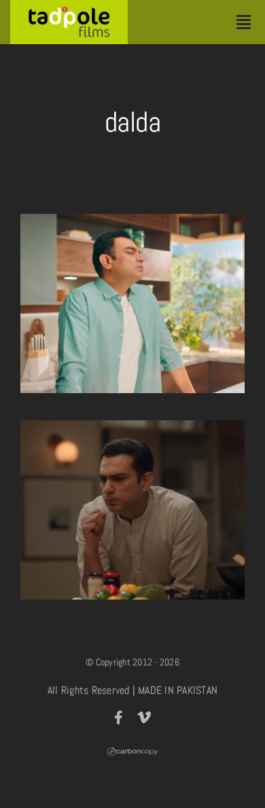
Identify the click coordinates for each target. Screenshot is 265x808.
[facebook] (118, 717)
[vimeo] (144, 717)
